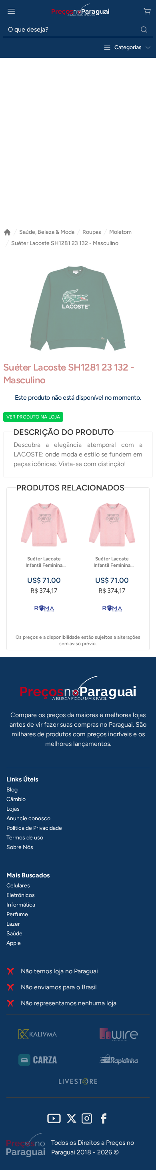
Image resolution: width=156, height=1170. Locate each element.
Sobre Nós (19, 847)
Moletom (120, 232)
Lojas (13, 808)
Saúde (14, 933)
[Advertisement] (78, 146)
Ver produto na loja (33, 417)
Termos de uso (24, 837)
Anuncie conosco (28, 818)
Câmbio (16, 799)
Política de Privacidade (34, 828)
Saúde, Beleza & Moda (46, 232)
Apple (13, 943)
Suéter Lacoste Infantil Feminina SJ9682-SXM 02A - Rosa (44, 562)
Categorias (128, 47)
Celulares (18, 885)
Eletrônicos (20, 895)
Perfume (17, 914)
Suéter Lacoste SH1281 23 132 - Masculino (64, 243)
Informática (20, 904)
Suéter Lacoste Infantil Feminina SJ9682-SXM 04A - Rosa (112, 562)
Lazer (13, 924)
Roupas (91, 232)
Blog (12, 789)
